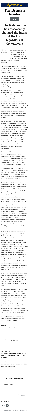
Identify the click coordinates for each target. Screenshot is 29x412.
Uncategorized (15, 340)
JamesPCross (9, 339)
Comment (22, 395)
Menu (15, 19)
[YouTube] (7, 405)
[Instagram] (3, 405)
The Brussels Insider (14, 12)
